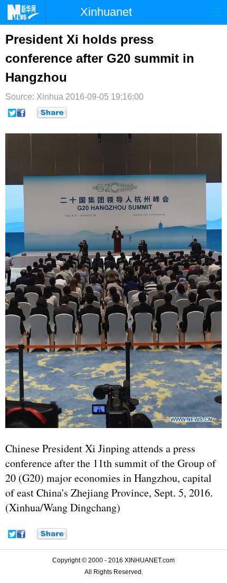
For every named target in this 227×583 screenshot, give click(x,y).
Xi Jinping (107, 448)
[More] (52, 113)
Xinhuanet (106, 11)
